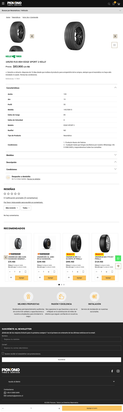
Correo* (4, 344)
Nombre (4, 336)
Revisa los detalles (33, 179)
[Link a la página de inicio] (8, 17)
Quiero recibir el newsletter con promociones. (23, 354)
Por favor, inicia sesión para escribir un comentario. (23, 202)
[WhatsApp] (118, 258)
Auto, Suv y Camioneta (30, 17)
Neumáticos (16, 17)
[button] (74, 36)
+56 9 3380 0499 (13, 393)
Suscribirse (61, 359)
